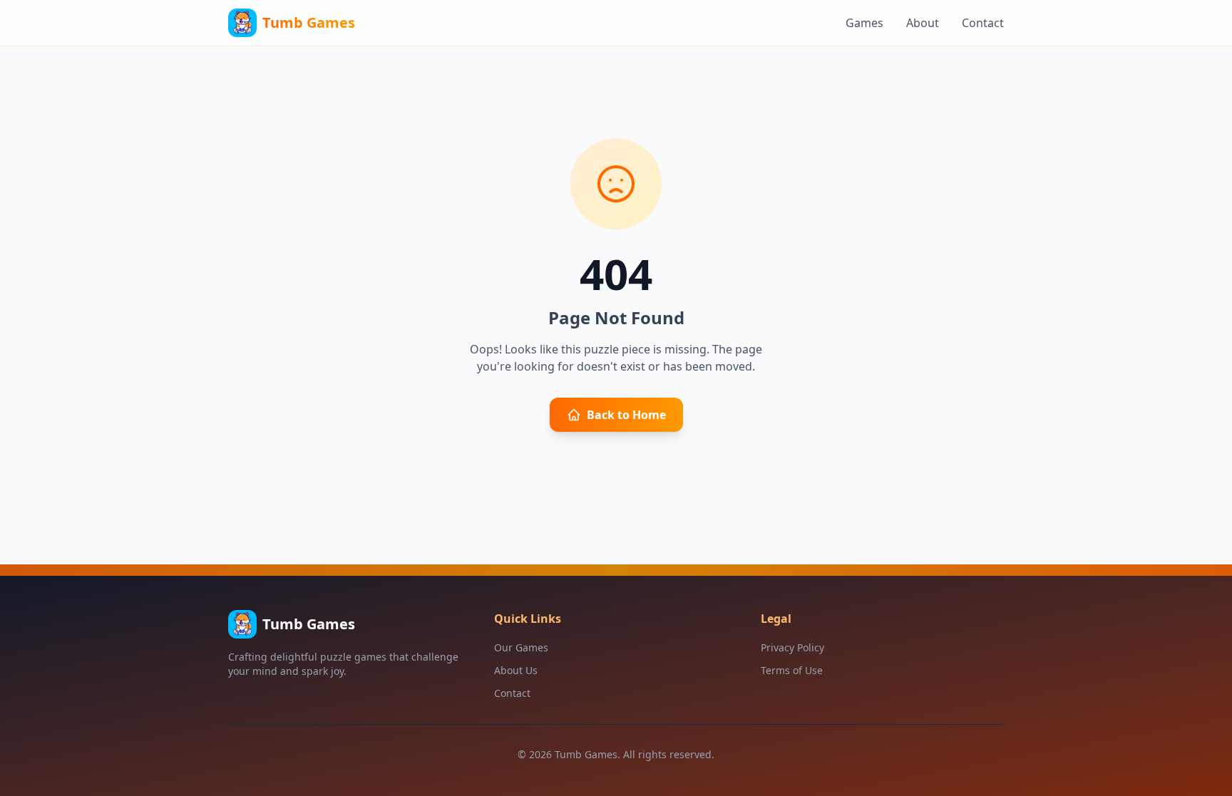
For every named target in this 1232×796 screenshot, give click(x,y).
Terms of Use (792, 670)
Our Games (521, 647)
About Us (516, 670)
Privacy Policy (792, 647)
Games (864, 23)
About (922, 23)
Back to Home (626, 415)
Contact (983, 23)
